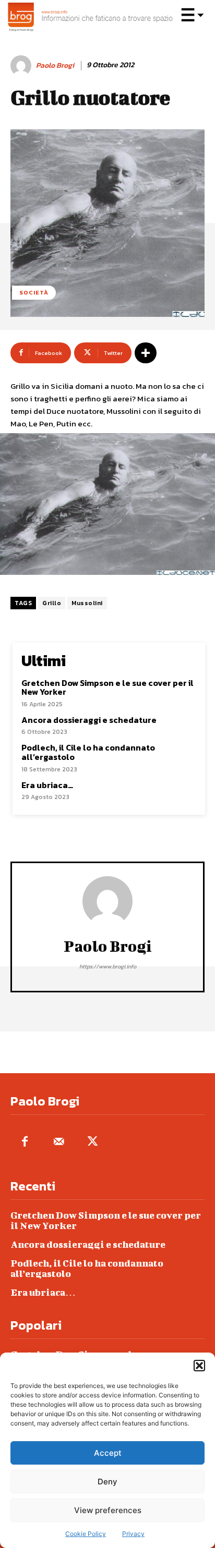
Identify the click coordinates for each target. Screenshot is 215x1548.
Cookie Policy (85, 1534)
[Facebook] (24, 1142)
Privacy (133, 1534)
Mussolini (87, 603)
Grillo (51, 603)
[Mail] (58, 1142)
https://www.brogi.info (107, 966)
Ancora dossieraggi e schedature (89, 720)
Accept (108, 1453)
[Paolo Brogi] (22, 65)
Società (34, 292)
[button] (199, 1365)
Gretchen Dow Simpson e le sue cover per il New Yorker (107, 687)
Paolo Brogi (55, 66)
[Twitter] (92, 1142)
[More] (146, 352)
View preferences (107, 1510)
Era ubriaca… (47, 785)
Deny (107, 1481)
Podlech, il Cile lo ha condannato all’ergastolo (88, 752)
